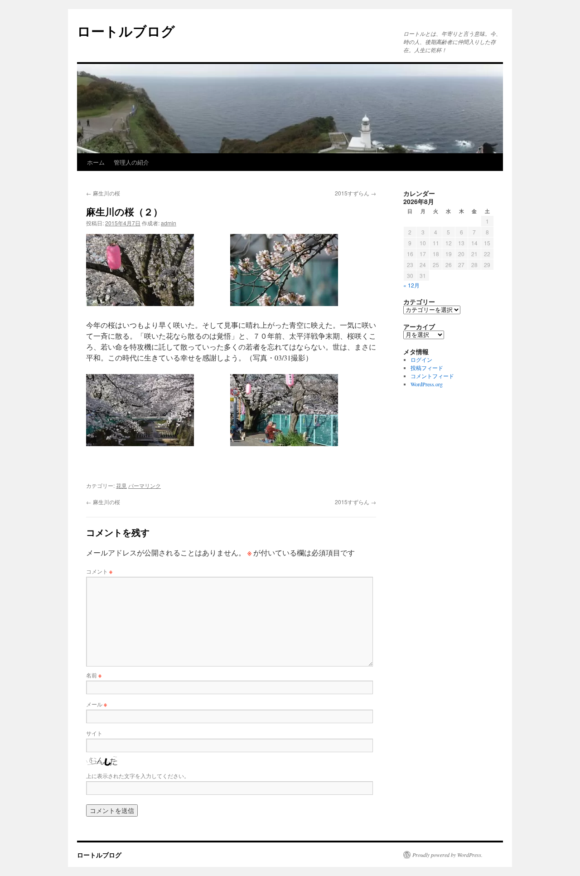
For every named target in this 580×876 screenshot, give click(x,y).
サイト (94, 733)
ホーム (96, 162)
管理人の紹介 (131, 162)
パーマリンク (144, 485)
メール (96, 704)
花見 (121, 485)
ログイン (421, 359)
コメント (99, 571)
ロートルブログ (126, 30)
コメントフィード (432, 376)
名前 (94, 675)
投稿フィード (427, 367)
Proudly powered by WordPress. (447, 854)
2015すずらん (355, 193)
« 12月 (411, 285)
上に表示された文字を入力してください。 (137, 775)
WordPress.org (427, 384)
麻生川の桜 (103, 193)
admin (168, 223)
